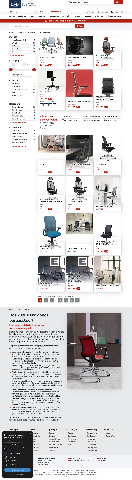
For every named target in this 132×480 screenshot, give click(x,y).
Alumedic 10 (101, 164)
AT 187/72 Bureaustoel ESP (107, 286)
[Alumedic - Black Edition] (79, 155)
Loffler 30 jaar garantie (19, 134)
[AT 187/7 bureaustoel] (79, 223)
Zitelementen (34, 451)
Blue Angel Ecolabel (18, 143)
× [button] (30, 433)
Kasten (51, 433)
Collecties (98, 16)
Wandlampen (91, 442)
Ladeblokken (53, 448)
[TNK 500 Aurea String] (79, 45)
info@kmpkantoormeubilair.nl (79, 460)
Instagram (102, 460)
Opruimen (52, 436)
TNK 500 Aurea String (77, 57)
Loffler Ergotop (17, 137)
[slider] (11, 69)
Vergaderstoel (17, 95)
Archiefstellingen (55, 439)
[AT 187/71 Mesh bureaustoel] (51, 274)
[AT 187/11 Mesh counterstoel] (51, 234)
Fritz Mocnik (16, 113)
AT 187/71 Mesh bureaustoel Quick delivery (74, 279)
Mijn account (104, 12)
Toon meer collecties (18, 99)
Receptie (71, 433)
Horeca (70, 445)
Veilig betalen (111, 120)
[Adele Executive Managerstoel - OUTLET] (107, 90)
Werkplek (21, 16)
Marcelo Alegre (17, 110)
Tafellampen (91, 436)
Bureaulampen (92, 433)
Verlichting (66, 16)
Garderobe (72, 436)
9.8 (61, 12)
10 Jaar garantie (16, 12)
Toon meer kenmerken (19, 146)
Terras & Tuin (110, 436)
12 (72, 300)
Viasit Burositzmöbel (19, 40)
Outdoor (78, 16)
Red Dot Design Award (19, 140)
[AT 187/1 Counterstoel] (107, 194)
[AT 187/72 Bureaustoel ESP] (107, 274)
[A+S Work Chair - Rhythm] (79, 83)
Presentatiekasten (55, 445)
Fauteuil (33, 442)
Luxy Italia (15, 49)
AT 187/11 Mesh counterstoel (46, 247)
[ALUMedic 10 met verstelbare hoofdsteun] (51, 190)
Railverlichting (92, 451)
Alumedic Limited (75, 201)
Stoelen (33, 439)
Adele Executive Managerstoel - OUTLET (106, 98)
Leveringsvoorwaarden (92, 120)
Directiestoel (16, 86)
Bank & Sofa (34, 445)
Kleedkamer (72, 439)
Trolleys (52, 451)
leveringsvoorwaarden (88, 474)
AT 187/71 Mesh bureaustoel (46, 284)
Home (12, 16)
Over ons (91, 12)
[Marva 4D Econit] (51, 45)
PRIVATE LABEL (17, 116)
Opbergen (41, 16)
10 (60, 300)
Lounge (108, 433)
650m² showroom (44, 12)
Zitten (31, 16)
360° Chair (44, 91)
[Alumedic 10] (107, 149)
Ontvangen (54, 16)
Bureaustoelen (30, 33)
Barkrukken (34, 433)
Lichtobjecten (92, 448)
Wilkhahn (15, 43)
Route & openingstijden (92, 116)
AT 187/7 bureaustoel (77, 248)
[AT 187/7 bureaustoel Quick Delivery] (107, 231)
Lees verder (16, 449)
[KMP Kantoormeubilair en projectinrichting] (28, 5)
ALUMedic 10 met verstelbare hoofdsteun (51, 200)
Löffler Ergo (16, 46)
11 (66, 300)
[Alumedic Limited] (79, 190)
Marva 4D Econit (47, 57)
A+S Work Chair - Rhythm (79, 101)
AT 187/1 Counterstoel (106, 206)
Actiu (13, 52)
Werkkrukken (34, 448)
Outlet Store (115, 16)
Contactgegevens (70, 120)
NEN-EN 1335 (16, 83)
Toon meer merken (17, 55)
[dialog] (17, 454)
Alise (42, 164)
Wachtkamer (72, 442)
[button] (17, 474)
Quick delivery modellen (20, 89)
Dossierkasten (54, 442)
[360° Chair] (51, 80)
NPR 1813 (15, 92)
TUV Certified (16, 131)
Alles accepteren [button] (17, 470)
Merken (87, 16)
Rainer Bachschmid (18, 119)
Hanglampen (91, 439)
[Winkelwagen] (121, 12)
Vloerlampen (91, 445)
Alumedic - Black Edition (79, 164)
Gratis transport (29, 12)
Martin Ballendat (17, 107)
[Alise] (51, 144)
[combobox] (22, 75)
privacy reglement (66, 476)
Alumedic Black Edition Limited (103, 56)
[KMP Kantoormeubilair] (15, 5)
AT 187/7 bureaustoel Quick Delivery (105, 243)
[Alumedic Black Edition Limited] (107, 49)
